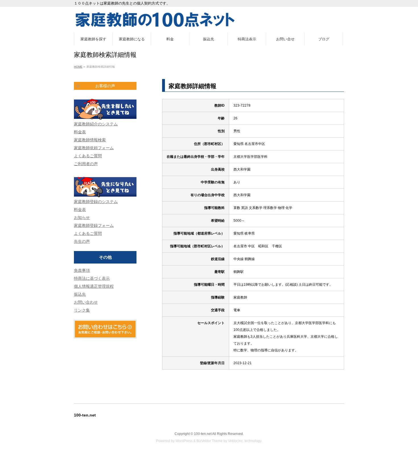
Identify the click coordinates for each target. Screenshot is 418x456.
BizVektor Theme (209, 441)
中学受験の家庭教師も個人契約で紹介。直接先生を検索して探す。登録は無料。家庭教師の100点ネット (209, 19)
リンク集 (82, 310)
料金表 (80, 132)
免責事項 (82, 270)
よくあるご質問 (88, 156)
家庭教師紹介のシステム (96, 124)
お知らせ (82, 217)
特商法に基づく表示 (92, 278)
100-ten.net (203, 434)
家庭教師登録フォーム (94, 225)
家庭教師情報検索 (90, 140)
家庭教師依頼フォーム (94, 148)
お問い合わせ (86, 302)
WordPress (184, 441)
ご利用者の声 (86, 163)
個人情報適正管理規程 (94, 286)
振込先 (80, 294)
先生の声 (82, 241)
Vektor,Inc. (236, 441)
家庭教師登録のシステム (96, 201)
